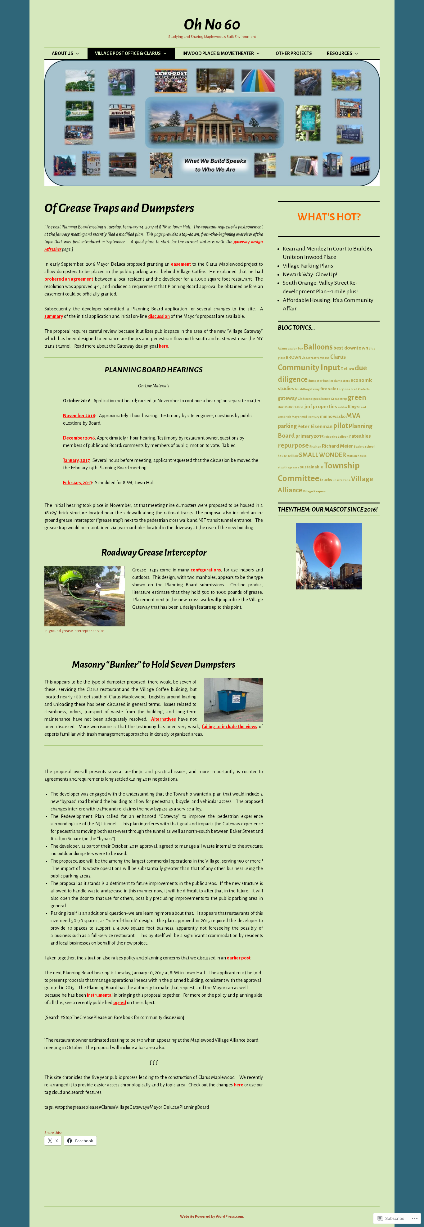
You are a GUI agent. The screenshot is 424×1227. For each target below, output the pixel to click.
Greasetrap (339, 398)
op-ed (119, 1002)
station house (357, 456)
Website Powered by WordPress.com (211, 1217)
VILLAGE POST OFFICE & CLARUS (128, 53)
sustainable (311, 467)
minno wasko (332, 416)
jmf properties (320, 406)
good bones (321, 398)
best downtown (350, 348)
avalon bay (295, 348)
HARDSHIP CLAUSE (291, 407)
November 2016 (79, 415)
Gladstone (305, 398)
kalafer (342, 407)
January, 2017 (76, 460)
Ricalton (315, 446)
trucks (326, 479)
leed (362, 407)
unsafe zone (341, 480)
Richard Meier (337, 446)
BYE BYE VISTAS (319, 357)
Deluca (347, 369)
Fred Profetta (360, 389)
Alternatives (163, 719)
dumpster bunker (320, 380)
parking (287, 426)
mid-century (310, 416)
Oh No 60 (212, 24)
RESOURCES (339, 53)
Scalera (359, 446)
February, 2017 (77, 482)
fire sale (328, 388)
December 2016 (79, 437)
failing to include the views (229, 726)
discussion (159, 316)
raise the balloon (336, 436)
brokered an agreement (68, 279)
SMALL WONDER (322, 455)
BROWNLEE (297, 357)
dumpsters (342, 380)
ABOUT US (62, 53)
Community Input (309, 367)
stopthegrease (288, 467)
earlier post (238, 957)
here (163, 346)
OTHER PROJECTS (294, 53)
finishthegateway (307, 389)
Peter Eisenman (314, 426)
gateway (287, 398)
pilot (340, 426)
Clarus (338, 357)
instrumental (100, 995)
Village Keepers (314, 491)
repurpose (293, 445)
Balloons (318, 347)
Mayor (296, 416)
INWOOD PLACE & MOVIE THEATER (218, 53)
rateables (360, 436)
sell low (292, 456)
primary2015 (309, 436)
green (357, 397)
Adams (282, 348)
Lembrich (284, 416)
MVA (353, 415)
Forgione (343, 389)
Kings (353, 406)
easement (181, 264)
